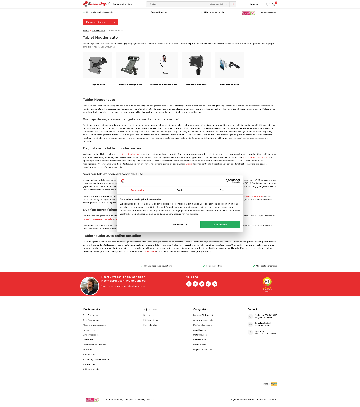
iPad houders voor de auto (255, 157)
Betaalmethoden (91, 335)
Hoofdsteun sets (229, 84)
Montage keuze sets (202, 325)
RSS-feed (261, 399)
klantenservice (149, 251)
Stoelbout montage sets (163, 84)
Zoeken (233, 4)
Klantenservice (119, 4)
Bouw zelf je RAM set (203, 315)
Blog (130, 4)
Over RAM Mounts (91, 320)
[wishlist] (267, 4)
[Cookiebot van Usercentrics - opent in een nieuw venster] (228, 181)
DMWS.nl (150, 399)
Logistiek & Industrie (202, 349)
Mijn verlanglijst (150, 325)
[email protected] (263, 323)
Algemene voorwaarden (94, 325)
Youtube (214, 284)
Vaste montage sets (130, 84)
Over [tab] (222, 190)
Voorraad (87, 349)
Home (86, 30)
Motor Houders (200, 335)
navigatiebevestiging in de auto (97, 219)
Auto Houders (98, 30)
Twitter (201, 284)
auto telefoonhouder (129, 154)
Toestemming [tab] (137, 190)
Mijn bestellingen (150, 320)
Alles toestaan (220, 224)
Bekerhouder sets (196, 84)
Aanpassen (178, 224)
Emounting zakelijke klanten (96, 359)
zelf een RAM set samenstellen (249, 196)
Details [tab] (180, 190)
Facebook (189, 284)
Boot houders (199, 344)
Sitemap (273, 399)
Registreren (148, 315)
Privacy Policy (89, 330)
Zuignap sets (97, 84)
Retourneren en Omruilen (94, 344)
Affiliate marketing (91, 369)
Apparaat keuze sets (203, 320)
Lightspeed (129, 399)
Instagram (195, 284)
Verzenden (88, 339)
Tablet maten (89, 364)
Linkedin (208, 284)
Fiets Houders (199, 339)
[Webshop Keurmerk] (249, 13)
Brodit (189, 164)
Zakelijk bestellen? (269, 12)
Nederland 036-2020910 (266, 315)
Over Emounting (90, 315)
